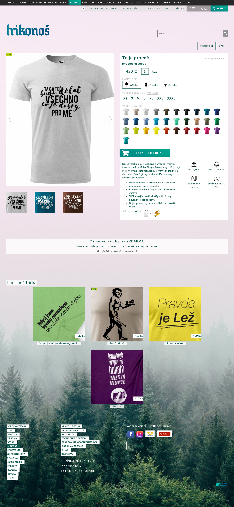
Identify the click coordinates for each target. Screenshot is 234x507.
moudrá (75, 3)
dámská (165, 3)
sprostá (153, 3)
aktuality (111, 8)
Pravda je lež (175, 343)
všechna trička (17, 3)
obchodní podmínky (129, 8)
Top (31, 3)
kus (154, 71)
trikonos (138, 445)
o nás (64, 450)
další (222, 46)
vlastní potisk (96, 8)
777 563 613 (71, 466)
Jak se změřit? (131, 211)
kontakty (168, 8)
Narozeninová (107, 3)
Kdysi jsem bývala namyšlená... (59, 343)
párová (53, 3)
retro (63, 3)
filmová (123, 3)
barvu (138, 106)
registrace (164, 426)
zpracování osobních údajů (79, 442)
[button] (10, 119)
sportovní (88, 3)
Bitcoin (41, 3)
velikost (152, 93)
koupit (221, 8)
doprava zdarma (151, 8)
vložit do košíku (150, 153)
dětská (177, 3)
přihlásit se (139, 426)
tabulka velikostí (72, 430)
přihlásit (180, 8)
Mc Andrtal (117, 343)
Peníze (117, 406)
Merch (187, 3)
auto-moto (138, 3)
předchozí (206, 46)
